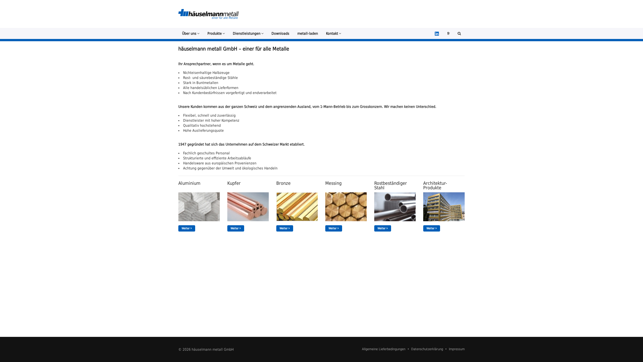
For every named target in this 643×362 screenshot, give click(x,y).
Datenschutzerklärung (427, 349)
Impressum (457, 349)
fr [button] (448, 33)
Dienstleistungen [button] (246, 33)
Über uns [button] (189, 33)
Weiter (186, 228)
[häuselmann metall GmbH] (208, 14)
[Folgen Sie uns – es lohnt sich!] (437, 33)
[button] (459, 33)
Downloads (280, 33)
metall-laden (307, 33)
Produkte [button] (214, 33)
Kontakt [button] (332, 33)
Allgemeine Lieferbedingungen (383, 349)
